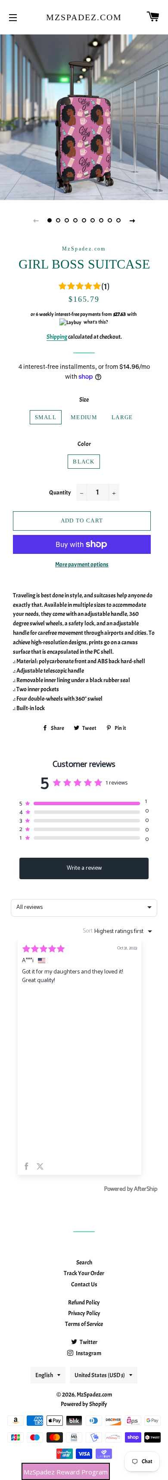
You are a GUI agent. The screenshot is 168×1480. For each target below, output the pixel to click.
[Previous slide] (35, 220)
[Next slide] (132, 220)
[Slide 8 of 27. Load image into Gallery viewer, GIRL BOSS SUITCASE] (110, 220)
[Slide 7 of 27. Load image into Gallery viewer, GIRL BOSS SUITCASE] (101, 220)
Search (84, 1262)
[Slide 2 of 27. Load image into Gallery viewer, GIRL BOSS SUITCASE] (58, 220)
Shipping (57, 336)
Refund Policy (84, 1302)
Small (46, 417)
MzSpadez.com (84, 17)
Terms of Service (84, 1324)
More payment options (82, 564)
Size (84, 399)
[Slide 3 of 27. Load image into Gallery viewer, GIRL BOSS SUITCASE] (66, 220)
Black (84, 461)
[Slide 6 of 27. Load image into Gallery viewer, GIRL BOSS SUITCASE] (92, 220)
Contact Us (84, 1284)
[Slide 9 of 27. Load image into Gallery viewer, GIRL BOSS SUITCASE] (118, 220)
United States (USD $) (100, 1375)
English (44, 1375)
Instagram (88, 1353)
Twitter (88, 1342)
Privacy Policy (84, 1313)
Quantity (60, 492)
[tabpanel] (84, 116)
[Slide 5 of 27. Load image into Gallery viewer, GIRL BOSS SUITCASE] (84, 220)
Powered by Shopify (84, 1404)
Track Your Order (84, 1273)
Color (84, 444)
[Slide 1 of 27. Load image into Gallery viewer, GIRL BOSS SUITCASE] (49, 220)
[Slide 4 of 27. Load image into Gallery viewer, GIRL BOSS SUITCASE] (75, 220)
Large (122, 417)
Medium (84, 417)
